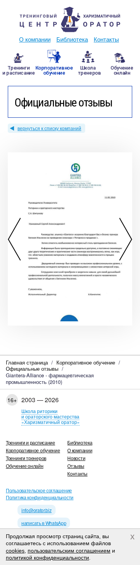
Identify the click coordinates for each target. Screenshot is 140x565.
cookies (15, 551)
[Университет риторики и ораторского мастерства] (70, 19)
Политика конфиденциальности (40, 497)
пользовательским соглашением (69, 551)
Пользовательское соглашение (39, 490)
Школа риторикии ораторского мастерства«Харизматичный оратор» (50, 416)
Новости (76, 458)
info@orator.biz (36, 510)
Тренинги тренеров (26, 458)
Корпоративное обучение (33, 450)
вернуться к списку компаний (49, 128)
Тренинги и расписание (30, 442)
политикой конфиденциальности (47, 558)
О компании (35, 39)
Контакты (106, 39)
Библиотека (72, 39)
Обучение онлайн (25, 465)
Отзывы (75, 465)
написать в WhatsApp (43, 523)
